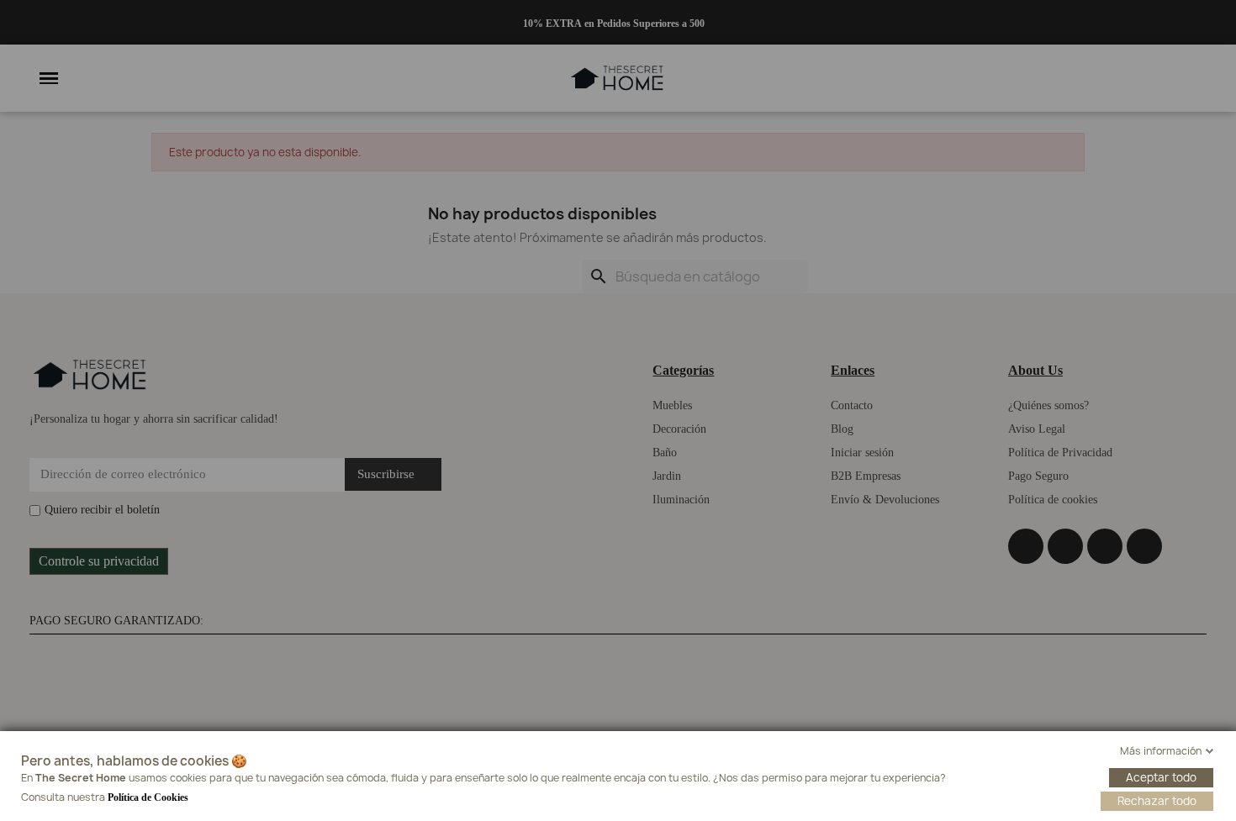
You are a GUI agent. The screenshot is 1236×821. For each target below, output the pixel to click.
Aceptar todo (1161, 777)
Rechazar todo (1156, 800)
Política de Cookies (148, 797)
